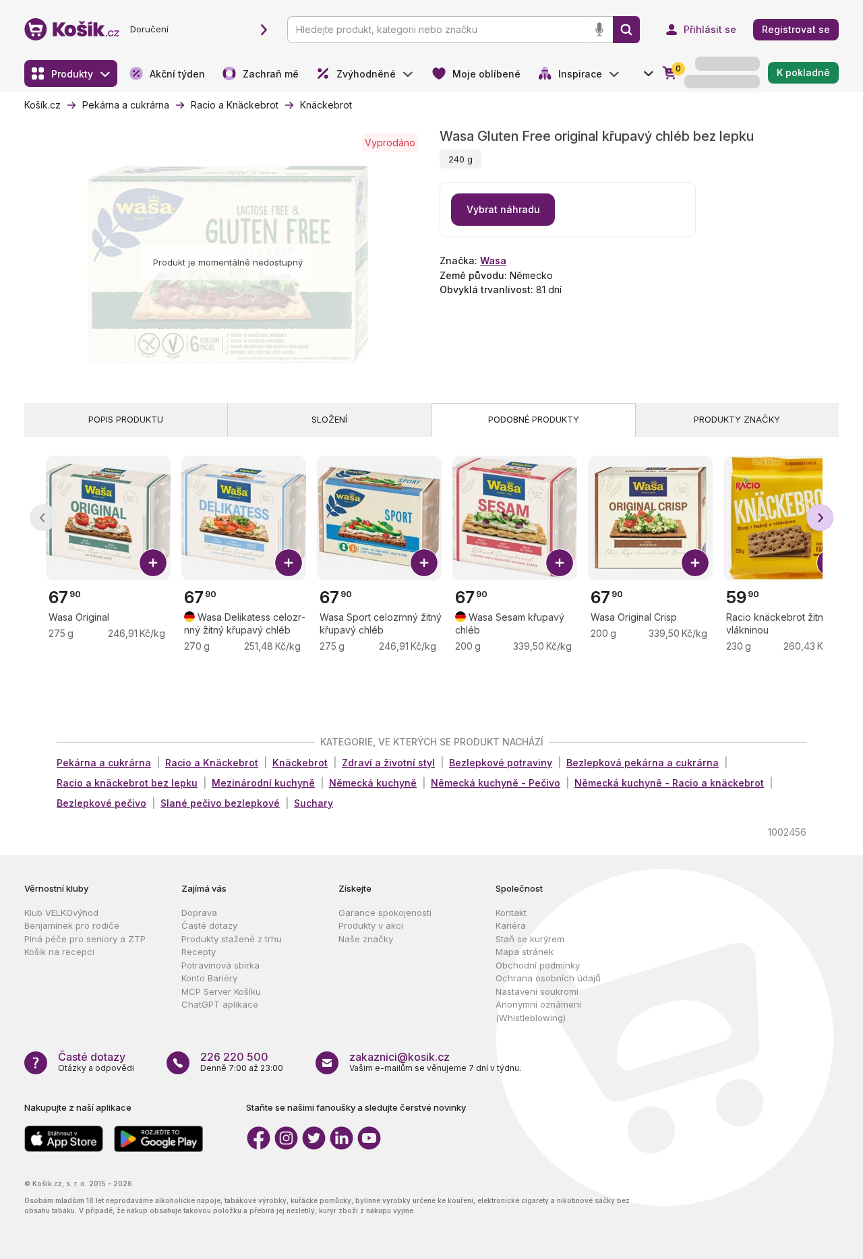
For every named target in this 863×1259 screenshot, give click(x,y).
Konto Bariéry (209, 978)
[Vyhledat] (626, 29)
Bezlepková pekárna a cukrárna (642, 762)
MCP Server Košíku (221, 991)
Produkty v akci (370, 925)
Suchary (313, 803)
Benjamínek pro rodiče (71, 925)
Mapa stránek (525, 951)
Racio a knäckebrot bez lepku (127, 783)
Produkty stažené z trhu (231, 938)
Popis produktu (125, 419)
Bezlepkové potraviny (500, 762)
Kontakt (511, 912)
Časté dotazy (209, 925)
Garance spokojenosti (385, 912)
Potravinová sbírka (220, 965)
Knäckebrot (300, 762)
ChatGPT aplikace (219, 1004)
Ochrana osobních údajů (548, 978)
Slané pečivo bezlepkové (220, 803)
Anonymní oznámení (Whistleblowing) (538, 1011)
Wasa (493, 260)
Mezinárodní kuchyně (263, 783)
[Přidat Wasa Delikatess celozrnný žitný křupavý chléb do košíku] (288, 562)
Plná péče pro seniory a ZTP (85, 938)
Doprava (199, 912)
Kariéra (511, 925)
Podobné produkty (533, 419)
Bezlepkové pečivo (101, 803)
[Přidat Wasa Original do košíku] (153, 562)
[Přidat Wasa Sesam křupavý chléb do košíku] (559, 562)
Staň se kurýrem (530, 938)
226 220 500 (234, 1056)
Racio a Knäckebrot (211, 762)
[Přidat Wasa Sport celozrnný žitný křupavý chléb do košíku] (424, 562)
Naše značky (365, 938)
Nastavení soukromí (537, 991)
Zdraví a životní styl (388, 762)
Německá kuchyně (373, 783)
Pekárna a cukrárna (104, 762)
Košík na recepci (59, 951)
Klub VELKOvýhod (61, 912)
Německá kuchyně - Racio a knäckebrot (669, 783)
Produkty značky (737, 419)
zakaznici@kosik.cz (399, 1056)
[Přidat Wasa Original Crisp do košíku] (695, 562)
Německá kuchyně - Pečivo (495, 783)
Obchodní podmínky (538, 965)
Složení (329, 419)
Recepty (198, 951)
